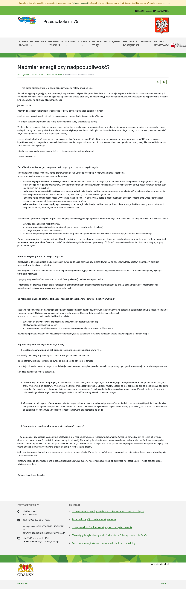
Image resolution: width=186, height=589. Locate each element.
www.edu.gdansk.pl (159, 564)
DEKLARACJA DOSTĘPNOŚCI (131, 43)
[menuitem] (38, 45)
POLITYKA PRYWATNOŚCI (161, 43)
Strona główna (23, 43)
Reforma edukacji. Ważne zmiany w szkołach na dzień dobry (103, 543)
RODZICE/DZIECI (112, 41)
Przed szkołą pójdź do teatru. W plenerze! (94, 519)
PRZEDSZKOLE (38, 41)
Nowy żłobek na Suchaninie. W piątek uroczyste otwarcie (102, 527)
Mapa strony (22, 583)
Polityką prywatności (80, 3)
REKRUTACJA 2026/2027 (55, 43)
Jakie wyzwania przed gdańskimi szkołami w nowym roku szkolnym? (108, 511)
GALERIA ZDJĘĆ (97, 43)
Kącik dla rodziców (54, 75)
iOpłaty (85, 41)
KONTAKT (146, 41)
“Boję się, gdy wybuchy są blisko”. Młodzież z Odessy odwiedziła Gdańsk (110, 535)
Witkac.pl (165, 583)
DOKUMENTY (72, 41)
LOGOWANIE (162, 11)
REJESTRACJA (144, 11)
